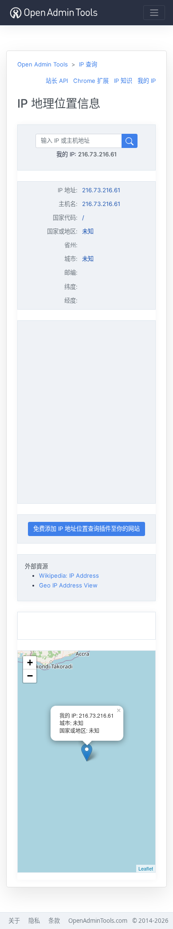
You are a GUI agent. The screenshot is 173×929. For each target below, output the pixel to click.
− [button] (30, 675)
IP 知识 (123, 80)
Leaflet (145, 868)
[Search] (130, 141)
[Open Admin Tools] (53, 12)
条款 (54, 921)
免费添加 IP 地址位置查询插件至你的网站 (86, 528)
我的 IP (147, 80)
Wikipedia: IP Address (69, 575)
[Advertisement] (86, 410)
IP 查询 (88, 64)
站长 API (57, 80)
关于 (14, 921)
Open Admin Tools (42, 64)
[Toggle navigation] (154, 12)
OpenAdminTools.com (97, 921)
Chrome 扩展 (91, 80)
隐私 (34, 921)
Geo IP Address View (68, 585)
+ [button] (30, 662)
